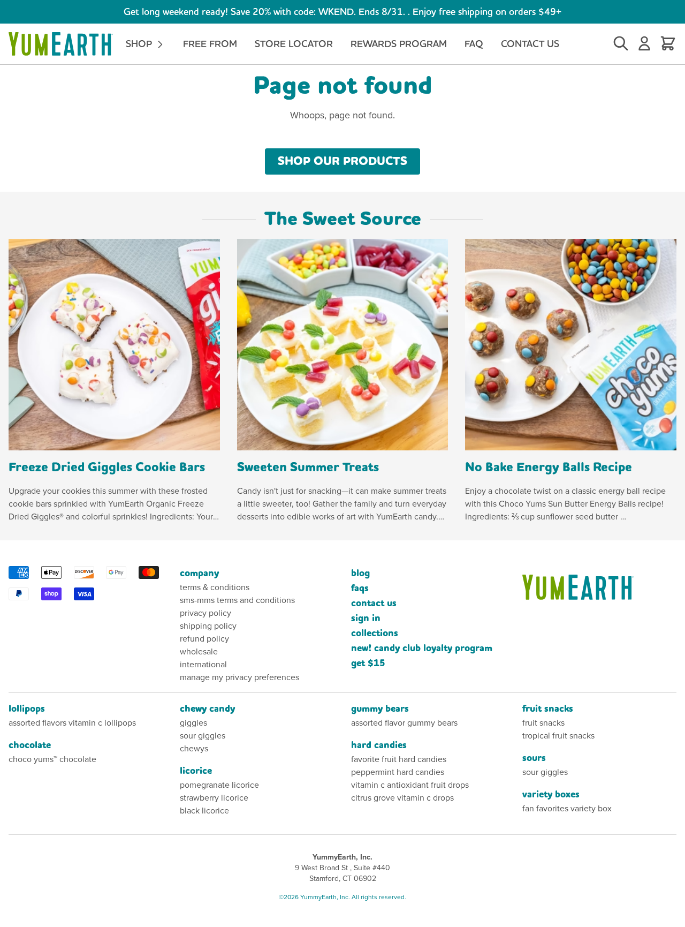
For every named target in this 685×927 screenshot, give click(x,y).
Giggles (193, 723)
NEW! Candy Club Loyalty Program (421, 648)
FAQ (474, 43)
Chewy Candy (207, 708)
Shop (140, 43)
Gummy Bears (380, 708)
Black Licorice (204, 810)
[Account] (644, 44)
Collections (374, 633)
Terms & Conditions (214, 587)
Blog (360, 573)
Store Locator (294, 43)
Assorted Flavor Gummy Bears (404, 723)
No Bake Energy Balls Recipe (548, 467)
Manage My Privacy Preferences (239, 677)
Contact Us (530, 43)
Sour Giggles (202, 735)
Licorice (196, 771)
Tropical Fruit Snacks (558, 735)
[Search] (620, 44)
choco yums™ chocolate (52, 759)
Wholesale (199, 651)
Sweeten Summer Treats (308, 467)
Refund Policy (204, 638)
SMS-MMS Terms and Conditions (237, 600)
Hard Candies (379, 745)
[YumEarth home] (599, 587)
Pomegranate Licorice (219, 785)
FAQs (360, 588)
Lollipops (27, 708)
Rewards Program (399, 43)
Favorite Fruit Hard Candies (398, 759)
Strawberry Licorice (214, 798)
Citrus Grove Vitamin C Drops (402, 798)
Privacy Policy (205, 613)
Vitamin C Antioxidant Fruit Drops (410, 785)
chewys (194, 748)
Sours (534, 758)
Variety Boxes (551, 794)
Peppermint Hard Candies (397, 772)
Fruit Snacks (547, 708)
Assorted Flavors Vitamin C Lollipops (72, 723)
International (203, 664)
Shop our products (342, 161)
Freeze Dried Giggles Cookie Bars (107, 467)
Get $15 (368, 663)
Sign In (365, 618)
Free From (210, 43)
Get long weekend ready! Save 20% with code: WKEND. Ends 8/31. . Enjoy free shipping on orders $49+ (342, 11)
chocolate (30, 745)
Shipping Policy (208, 626)
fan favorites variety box (567, 808)
